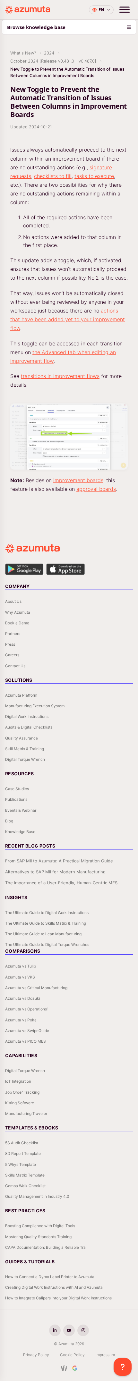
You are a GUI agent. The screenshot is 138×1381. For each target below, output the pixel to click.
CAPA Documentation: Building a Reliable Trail (46, 1247)
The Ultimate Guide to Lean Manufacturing (43, 933)
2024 (49, 52)
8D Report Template (23, 1153)
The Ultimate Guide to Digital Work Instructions (47, 912)
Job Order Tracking (22, 1092)
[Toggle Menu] (124, 9)
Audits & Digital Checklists (28, 727)
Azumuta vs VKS (20, 977)
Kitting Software (19, 1102)
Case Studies (17, 788)
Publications (16, 799)
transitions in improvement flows (60, 376)
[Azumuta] (27, 10)
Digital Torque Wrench (25, 759)
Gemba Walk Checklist (25, 1185)
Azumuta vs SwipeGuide (27, 1030)
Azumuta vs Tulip (20, 966)
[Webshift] (64, 1368)
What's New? (23, 52)
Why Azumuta (17, 612)
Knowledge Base (20, 831)
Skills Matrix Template (25, 1175)
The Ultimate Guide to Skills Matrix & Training (45, 923)
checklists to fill (53, 176)
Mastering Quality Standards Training (38, 1236)
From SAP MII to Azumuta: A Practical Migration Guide (59, 860)
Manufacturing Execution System (35, 705)
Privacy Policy (36, 1354)
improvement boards (78, 480)
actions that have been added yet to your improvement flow (67, 319)
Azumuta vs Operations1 (27, 1009)
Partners (12, 633)
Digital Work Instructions (26, 716)
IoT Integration (18, 1081)
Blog (9, 821)
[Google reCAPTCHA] (74, 1368)
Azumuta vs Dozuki (22, 998)
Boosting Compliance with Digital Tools (40, 1225)
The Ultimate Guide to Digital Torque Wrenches (47, 944)
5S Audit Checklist (21, 1142)
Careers (12, 654)
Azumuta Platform (21, 695)
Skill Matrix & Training (24, 748)
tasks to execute (94, 176)
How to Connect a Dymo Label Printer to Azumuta (49, 1276)
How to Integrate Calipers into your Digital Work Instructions (58, 1298)
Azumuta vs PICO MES (25, 1041)
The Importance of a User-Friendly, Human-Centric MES (61, 882)
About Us (13, 601)
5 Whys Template (20, 1164)
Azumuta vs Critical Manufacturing (36, 987)
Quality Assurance (21, 738)
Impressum (105, 1354)
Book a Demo (17, 623)
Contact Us (15, 665)
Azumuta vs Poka (21, 1020)
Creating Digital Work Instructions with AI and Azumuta (54, 1287)
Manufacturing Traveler (26, 1113)
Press (10, 644)
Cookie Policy (72, 1354)
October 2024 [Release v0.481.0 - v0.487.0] (53, 61)
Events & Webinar (20, 810)
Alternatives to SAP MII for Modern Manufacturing (55, 871)
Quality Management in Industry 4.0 (37, 1196)
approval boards (96, 489)
